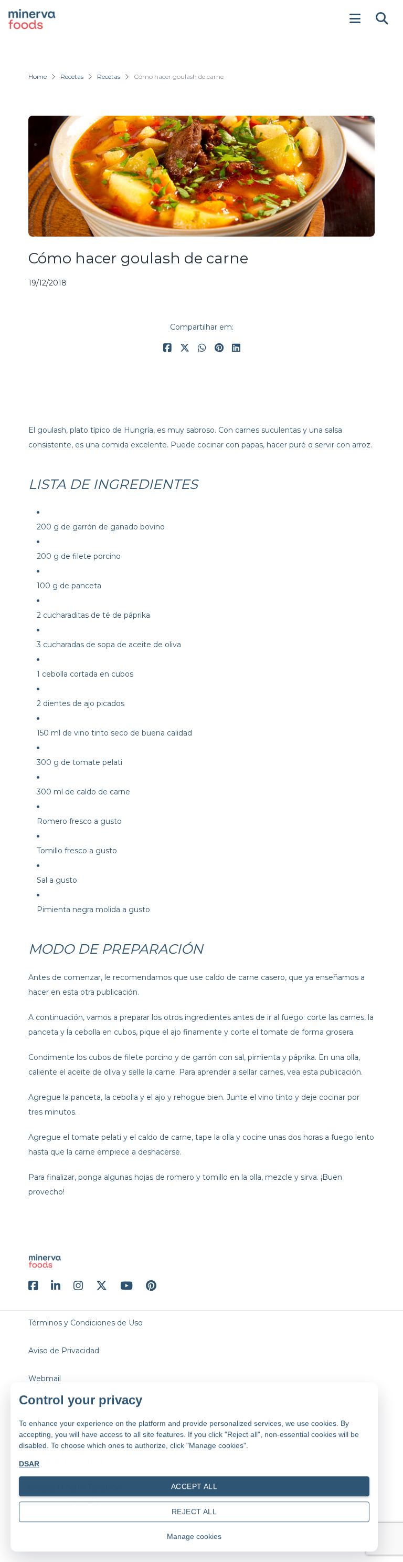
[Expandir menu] (354, 18)
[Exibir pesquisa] (382, 18)
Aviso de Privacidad (63, 1350)
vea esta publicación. (325, 1072)
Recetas (71, 76)
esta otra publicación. (100, 992)
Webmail (44, 1378)
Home (37, 76)
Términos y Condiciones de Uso (85, 1323)
